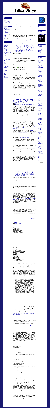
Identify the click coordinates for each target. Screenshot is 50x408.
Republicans (6, 71)
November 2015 (40, 119)
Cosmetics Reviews (7, 48)
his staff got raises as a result (23, 132)
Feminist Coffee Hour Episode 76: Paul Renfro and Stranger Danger (7, 23)
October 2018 (40, 94)
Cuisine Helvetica (40, 47)
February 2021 (40, 71)
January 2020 (40, 82)
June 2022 (39, 61)
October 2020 (40, 74)
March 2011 (39, 158)
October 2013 (40, 133)
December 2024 (40, 58)
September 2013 (40, 134)
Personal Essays (6, 32)
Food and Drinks (6, 29)
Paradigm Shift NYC (41, 50)
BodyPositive (6, 44)
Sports (5, 74)
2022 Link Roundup (7, 21)
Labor (5, 58)
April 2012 (39, 147)
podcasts (5, 67)
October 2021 (40, 66)
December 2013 (40, 132)
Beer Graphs (40, 45)
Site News (5, 38)
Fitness (5, 53)
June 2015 (39, 122)
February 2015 (40, 124)
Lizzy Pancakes (40, 49)
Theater (5, 76)
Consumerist (40, 46)
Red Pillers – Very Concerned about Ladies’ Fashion (24, 22)
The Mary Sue (40, 52)
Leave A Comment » (32, 97)
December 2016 (40, 110)
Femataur (23, 26)
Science (5, 72)
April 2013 (39, 138)
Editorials (5, 28)
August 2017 (40, 106)
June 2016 (39, 113)
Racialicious (39, 51)
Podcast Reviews (6, 34)
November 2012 (40, 141)
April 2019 (39, 89)
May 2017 (39, 107)
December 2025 (40, 57)
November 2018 (40, 93)
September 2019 (40, 85)
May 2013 (39, 137)
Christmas (5, 46)
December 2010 (40, 160)
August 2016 (40, 112)
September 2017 (40, 105)
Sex (4, 73)
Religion (5, 70)
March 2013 (39, 139)
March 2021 (39, 70)
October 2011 (40, 152)
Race (5, 69)
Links (5, 31)
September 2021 (40, 67)
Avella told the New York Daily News (24, 137)
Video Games (6, 77)
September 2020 (40, 75)
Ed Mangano (6, 50)
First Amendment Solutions (7, 52)
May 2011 (39, 156)
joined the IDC (31, 130)
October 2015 (40, 120)
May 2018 (39, 98)
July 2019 (39, 87)
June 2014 (39, 129)
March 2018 (39, 100)
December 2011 (40, 150)
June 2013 (39, 136)
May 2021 (39, 69)
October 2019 (40, 84)
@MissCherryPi (40, 31)
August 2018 (40, 96)
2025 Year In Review (7, 19)
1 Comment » (33, 218)
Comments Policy (40, 27)
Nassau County (6, 64)
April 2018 (39, 99)
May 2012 (39, 146)
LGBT (5, 60)
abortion (5, 43)
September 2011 (40, 153)
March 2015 (39, 123)
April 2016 (39, 115)
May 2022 (39, 62)
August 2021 (40, 68)
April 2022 (39, 63)
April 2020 (39, 79)
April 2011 (39, 157)
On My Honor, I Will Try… (19, 220)
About (38, 26)
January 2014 (40, 131)
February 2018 (40, 101)
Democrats (5, 49)
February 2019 (40, 91)
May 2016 (39, 114)
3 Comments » (33, 400)
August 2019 (40, 86)
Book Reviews (6, 27)
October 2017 (40, 104)
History (5, 56)
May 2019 (39, 88)
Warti (15, 103)
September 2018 (40, 95)
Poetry (5, 35)
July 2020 (39, 77)
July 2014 (39, 128)
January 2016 (40, 117)
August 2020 (40, 76)
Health (5, 55)
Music (5, 63)
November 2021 (40, 65)
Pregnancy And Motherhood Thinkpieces (7, 36)
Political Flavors (25, 8)
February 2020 (40, 81)
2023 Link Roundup (7, 20)
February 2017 (40, 108)
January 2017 (40, 109)
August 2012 (40, 144)
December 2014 (40, 125)
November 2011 (40, 151)
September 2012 (40, 143)
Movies (5, 62)
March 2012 (39, 148)
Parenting (5, 65)
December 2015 (40, 118)
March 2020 (39, 80)
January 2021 (40, 72)
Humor (5, 57)
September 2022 (40, 60)
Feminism (5, 51)
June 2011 (39, 155)
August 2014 (40, 127)
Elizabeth (15, 23)
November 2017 (40, 103)
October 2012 (40, 142)
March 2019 (39, 90)
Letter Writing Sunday (7, 59)
